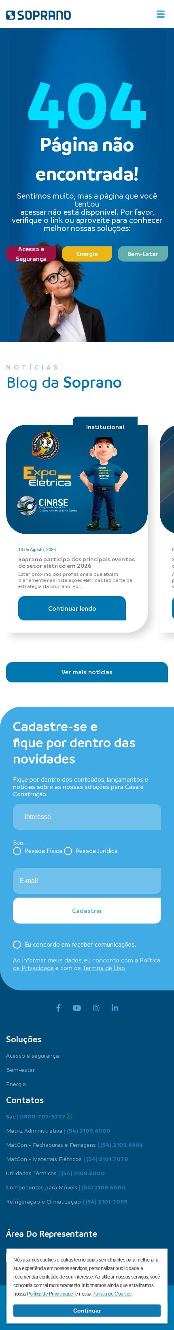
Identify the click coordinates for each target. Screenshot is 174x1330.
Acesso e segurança (32, 1055)
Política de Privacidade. (51, 1294)
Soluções (23, 1039)
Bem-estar (20, 1069)
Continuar (87, 1310)
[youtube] (77, 1008)
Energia (87, 254)
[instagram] (96, 1008)
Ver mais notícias (87, 672)
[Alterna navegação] (160, 14)
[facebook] (58, 1008)
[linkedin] (115, 1008)
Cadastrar (87, 911)
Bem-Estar (142, 254)
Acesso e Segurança (31, 253)
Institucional (105, 427)
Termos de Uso (104, 968)
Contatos (25, 1100)
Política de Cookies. (112, 1294)
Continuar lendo (72, 608)
